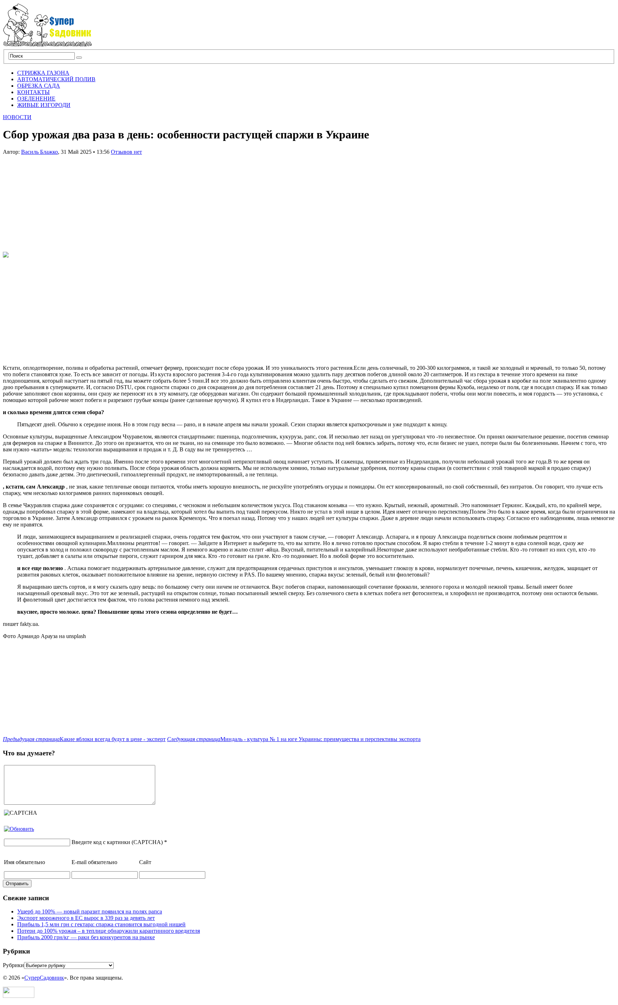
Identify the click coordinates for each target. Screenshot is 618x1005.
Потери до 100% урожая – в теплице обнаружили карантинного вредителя (108, 931)
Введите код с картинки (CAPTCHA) (117, 842)
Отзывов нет (126, 152)
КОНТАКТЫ (33, 92)
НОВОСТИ (17, 117)
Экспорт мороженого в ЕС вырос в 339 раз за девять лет (86, 918)
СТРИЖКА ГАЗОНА (43, 73)
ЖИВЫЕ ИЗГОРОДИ (43, 105)
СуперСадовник (44, 978)
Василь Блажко (39, 152)
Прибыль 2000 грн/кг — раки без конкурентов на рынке (86, 937)
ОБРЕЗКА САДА (38, 86)
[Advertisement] (56, 200)
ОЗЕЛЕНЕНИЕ (36, 98)
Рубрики (13, 965)
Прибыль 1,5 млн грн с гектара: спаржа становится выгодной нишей (101, 924)
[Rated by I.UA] (18, 996)
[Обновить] (19, 829)
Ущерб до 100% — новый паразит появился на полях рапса (89, 911)
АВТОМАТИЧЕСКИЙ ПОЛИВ (56, 79)
